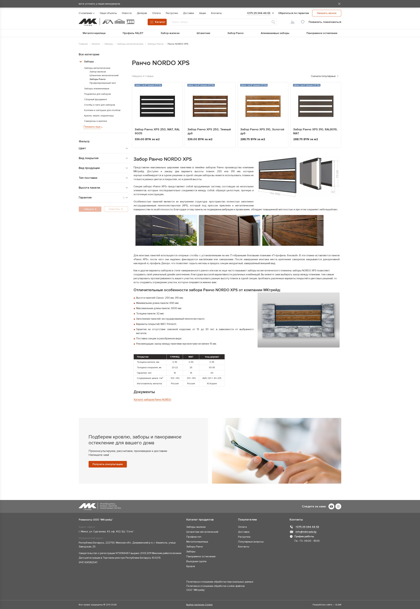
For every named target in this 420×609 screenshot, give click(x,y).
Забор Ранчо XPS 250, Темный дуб (209, 131)
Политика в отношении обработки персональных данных (219, 581)
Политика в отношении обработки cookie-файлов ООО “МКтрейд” (215, 588)
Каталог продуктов (200, 519)
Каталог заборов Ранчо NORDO (152, 399)
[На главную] (106, 22)
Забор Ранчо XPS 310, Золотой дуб (262, 131)
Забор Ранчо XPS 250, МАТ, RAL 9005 (157, 131)
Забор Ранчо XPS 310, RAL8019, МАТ (315, 131)
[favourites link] (302, 22)
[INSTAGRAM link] (338, 506)
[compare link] (292, 22)
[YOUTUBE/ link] (331, 506)
